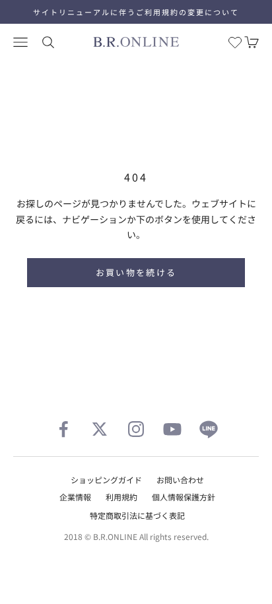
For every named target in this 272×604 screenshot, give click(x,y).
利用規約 (121, 496)
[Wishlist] (235, 42)
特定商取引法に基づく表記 (137, 515)
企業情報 (75, 496)
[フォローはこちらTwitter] (100, 429)
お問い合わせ (180, 479)
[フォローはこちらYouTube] (172, 429)
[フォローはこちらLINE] (209, 429)
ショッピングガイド (106, 479)
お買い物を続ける (136, 272)
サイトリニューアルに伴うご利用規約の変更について (136, 12)
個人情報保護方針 (183, 496)
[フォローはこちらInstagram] (136, 429)
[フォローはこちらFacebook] (63, 429)
